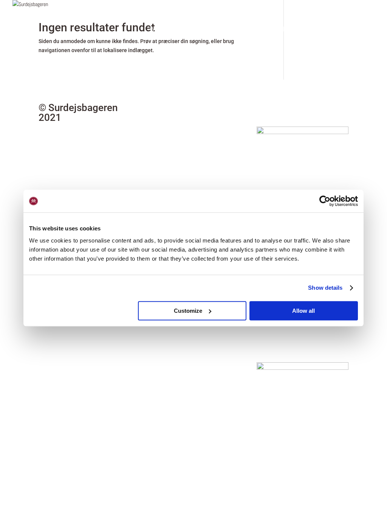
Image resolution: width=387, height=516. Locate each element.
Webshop (161, 29)
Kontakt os (344, 29)
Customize (188, 310)
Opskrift (291, 29)
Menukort (250, 29)
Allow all (303, 310)
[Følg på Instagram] (302, 109)
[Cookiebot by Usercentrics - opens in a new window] (325, 201)
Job (315, 29)
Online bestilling (205, 29)
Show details (325, 287)
